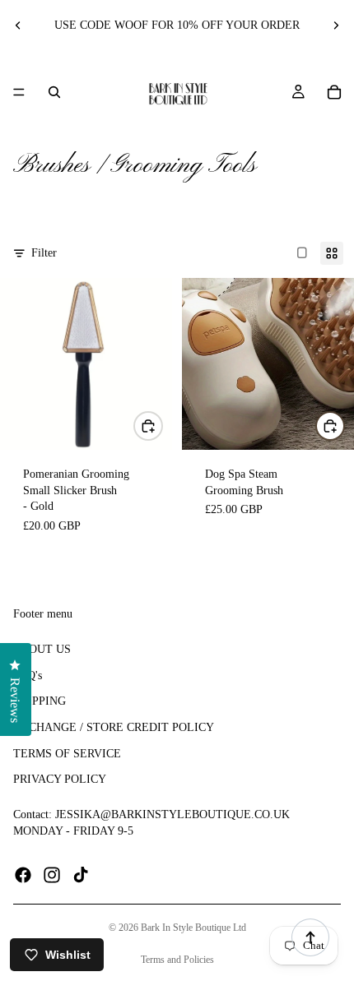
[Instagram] (52, 876)
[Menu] (19, 92)
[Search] (54, 92)
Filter (44, 253)
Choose (162, 425)
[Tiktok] (81, 876)
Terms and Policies (177, 959)
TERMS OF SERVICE (67, 753)
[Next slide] (336, 25)
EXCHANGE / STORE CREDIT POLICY (113, 727)
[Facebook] (23, 876)
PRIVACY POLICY (59, 779)
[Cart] (334, 92)
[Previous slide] (18, 25)
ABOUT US (42, 650)
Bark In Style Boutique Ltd (193, 927)
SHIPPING (39, 702)
